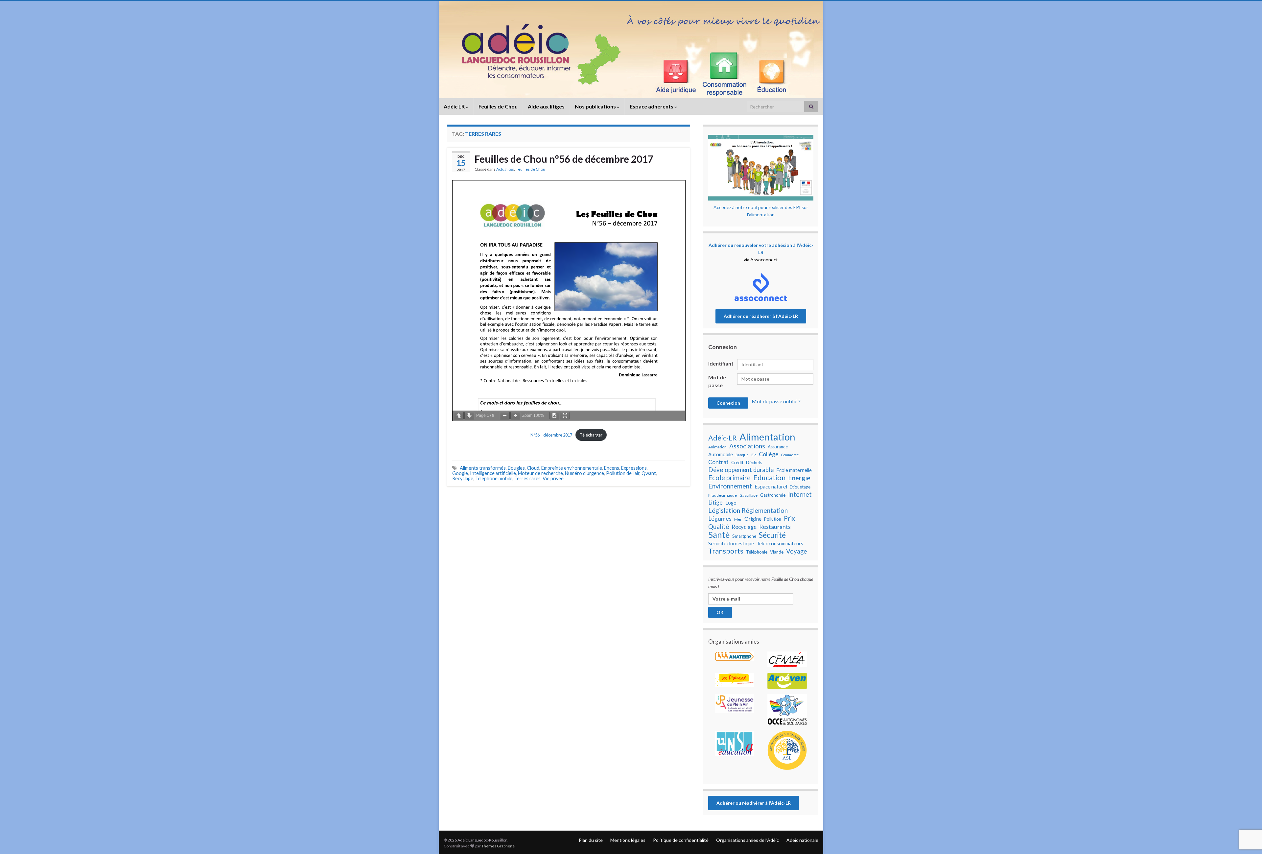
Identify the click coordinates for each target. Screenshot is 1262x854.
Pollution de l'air (623, 473)
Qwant (649, 473)
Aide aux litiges (546, 106)
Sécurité (772, 535)
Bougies (516, 468)
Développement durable (741, 469)
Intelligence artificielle (493, 473)
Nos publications (596, 106)
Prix (789, 518)
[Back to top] (1247, 815)
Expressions (634, 468)
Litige (715, 502)
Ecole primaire (729, 477)
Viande (776, 552)
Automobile (720, 454)
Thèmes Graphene (498, 845)
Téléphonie (756, 552)
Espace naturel (771, 486)
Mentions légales (627, 840)
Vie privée (553, 478)
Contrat (718, 462)
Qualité (718, 526)
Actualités (505, 169)
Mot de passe (717, 381)
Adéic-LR (722, 437)
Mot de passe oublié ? (776, 401)
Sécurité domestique (731, 543)
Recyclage (462, 478)
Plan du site (591, 840)
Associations (747, 446)
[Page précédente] (459, 415)
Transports (725, 551)
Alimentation (767, 436)
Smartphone (744, 536)
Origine (752, 519)
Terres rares (527, 478)
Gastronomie (772, 495)
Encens (611, 468)
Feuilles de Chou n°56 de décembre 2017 (564, 159)
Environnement (730, 485)
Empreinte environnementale (571, 468)
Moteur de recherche (540, 473)
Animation (717, 446)
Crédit (737, 462)
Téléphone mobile (493, 478)
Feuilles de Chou (498, 106)
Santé (719, 534)
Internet (800, 494)
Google (460, 473)
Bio (753, 455)
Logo (730, 503)
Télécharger (591, 435)
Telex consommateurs (780, 543)
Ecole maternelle (794, 470)
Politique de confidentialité (681, 840)
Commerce (790, 455)
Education (769, 477)
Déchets (754, 462)
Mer (738, 519)
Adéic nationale (802, 840)
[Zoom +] (515, 415)
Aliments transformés (483, 468)
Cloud (533, 468)
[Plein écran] (565, 415)
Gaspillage (748, 495)
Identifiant (721, 363)
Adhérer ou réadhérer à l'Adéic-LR (761, 316)
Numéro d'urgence (584, 473)
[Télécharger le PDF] (554, 415)
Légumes (720, 518)
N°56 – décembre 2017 (551, 435)
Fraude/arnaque (722, 495)
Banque (742, 455)
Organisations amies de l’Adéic (747, 840)
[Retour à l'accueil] (631, 49)
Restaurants (775, 526)
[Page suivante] (469, 415)
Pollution (772, 519)
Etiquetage (800, 486)
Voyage (796, 551)
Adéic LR (455, 106)
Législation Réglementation (748, 510)
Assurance (778, 446)
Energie (799, 477)
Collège (769, 454)
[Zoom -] (505, 415)
